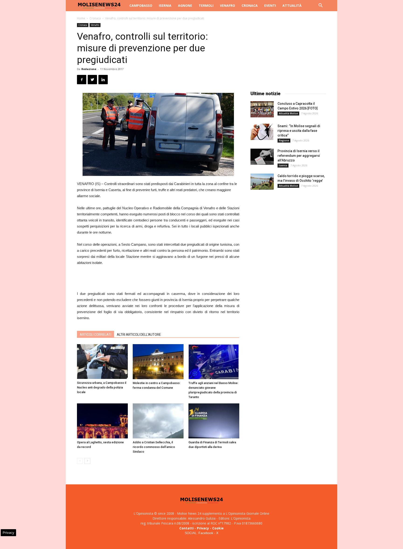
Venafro (227, 5)
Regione (284, 140)
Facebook (205, 533)
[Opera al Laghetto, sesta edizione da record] (102, 420)
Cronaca (250, 5)
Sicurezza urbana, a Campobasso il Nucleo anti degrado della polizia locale (101, 387)
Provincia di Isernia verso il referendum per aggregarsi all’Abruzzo (299, 155)
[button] (320, 6)
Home (81, 18)
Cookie (218, 528)
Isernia (165, 5)
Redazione (88, 69)
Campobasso (140, 5)
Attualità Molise (288, 113)
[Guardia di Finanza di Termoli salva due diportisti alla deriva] (213, 420)
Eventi (270, 5)
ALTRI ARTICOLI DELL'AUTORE (139, 334)
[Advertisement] (158, 279)
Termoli (206, 5)
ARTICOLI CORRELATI (95, 334)
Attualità (292, 5)
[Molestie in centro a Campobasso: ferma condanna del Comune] (158, 361)
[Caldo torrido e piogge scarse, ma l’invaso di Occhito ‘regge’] (262, 182)
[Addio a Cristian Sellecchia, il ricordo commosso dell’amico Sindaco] (158, 420)
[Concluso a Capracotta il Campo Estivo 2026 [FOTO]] (262, 109)
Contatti (186, 528)
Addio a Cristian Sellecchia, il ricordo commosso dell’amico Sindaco (154, 447)
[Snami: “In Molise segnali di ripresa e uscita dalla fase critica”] (261, 132)
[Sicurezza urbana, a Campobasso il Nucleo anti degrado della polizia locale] (102, 361)
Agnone (185, 5)
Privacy (203, 528)
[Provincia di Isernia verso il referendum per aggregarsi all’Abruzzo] (262, 157)
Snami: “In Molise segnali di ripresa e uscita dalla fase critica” (299, 130)
